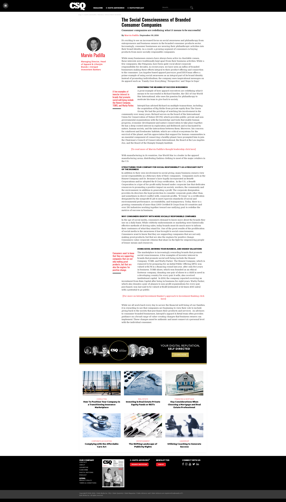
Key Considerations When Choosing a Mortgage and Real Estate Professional (184, 404)
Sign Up (161, 464)
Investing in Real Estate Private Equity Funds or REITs (143, 403)
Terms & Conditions (87, 483)
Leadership (184, 441)
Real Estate (143, 399)
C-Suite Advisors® (115, 7)
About (82, 464)
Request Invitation (139, 464)
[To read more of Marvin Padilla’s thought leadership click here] (163, 149)
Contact (83, 462)
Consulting (102, 399)
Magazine (98, 7)
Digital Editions (86, 472)
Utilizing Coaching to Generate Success (184, 445)
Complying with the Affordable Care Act (102, 445)
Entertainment (143, 441)
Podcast (83, 475)
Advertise (83, 467)
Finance (101, 15)
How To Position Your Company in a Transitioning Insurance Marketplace (101, 404)
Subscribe (83, 469)
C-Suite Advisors (89, 15)
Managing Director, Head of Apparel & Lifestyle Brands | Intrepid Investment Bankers (93, 65)
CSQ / (80, 15)
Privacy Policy (85, 480)
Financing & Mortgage (184, 399)
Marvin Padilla (93, 55)
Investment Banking (113, 15)
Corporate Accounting (102, 441)
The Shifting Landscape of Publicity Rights (143, 445)
